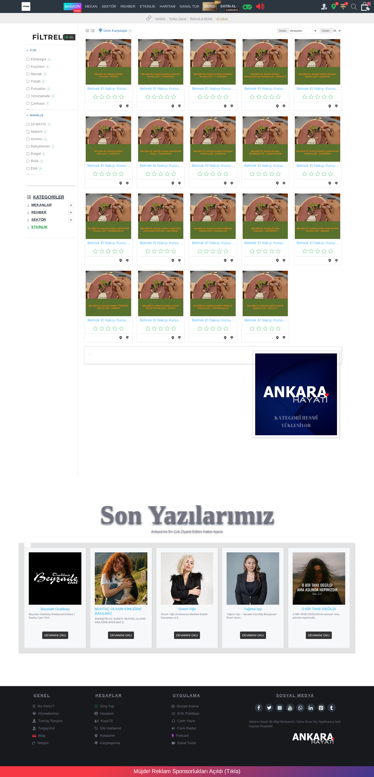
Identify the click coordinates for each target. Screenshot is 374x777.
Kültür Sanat (177, 18)
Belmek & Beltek (201, 18)
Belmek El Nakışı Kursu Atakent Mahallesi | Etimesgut (162, 89)
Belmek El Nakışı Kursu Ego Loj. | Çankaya (109, 166)
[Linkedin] (311, 708)
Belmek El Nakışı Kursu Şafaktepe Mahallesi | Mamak (318, 243)
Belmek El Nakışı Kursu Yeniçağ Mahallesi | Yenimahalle (214, 320)
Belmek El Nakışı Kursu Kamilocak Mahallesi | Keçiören (318, 166)
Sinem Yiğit (187, 609)
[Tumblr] (331, 708)
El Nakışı (222, 18)
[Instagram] (280, 708)
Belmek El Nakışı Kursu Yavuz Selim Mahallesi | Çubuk (162, 320)
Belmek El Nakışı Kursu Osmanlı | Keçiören (266, 243)
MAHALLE (37, 115)
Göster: (326, 30)
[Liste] (92, 30)
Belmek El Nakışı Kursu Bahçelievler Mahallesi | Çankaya (266, 89)
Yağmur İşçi (253, 609)
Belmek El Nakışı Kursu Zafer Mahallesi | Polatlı (266, 320)
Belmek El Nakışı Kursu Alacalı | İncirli (109, 89)
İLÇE (33, 50)
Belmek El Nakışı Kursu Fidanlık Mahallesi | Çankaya (214, 166)
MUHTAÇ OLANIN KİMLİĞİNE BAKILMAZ (118, 611)
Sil (71, 37)
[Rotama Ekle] (120, 106)
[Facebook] (259, 708)
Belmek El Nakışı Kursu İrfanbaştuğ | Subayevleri (266, 166)
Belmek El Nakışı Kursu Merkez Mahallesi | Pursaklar (214, 243)
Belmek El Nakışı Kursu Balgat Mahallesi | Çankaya (318, 89)
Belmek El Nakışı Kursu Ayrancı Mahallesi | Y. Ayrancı (214, 89)
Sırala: (283, 30)
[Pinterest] (321, 708)
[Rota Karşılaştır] (127, 106)
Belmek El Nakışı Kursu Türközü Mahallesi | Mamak (109, 320)
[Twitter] (269, 708)
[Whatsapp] (300, 708)
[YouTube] (290, 708)
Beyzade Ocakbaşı (55, 609)
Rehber (160, 18)
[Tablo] (87, 30)
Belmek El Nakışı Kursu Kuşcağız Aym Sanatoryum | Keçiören (162, 243)
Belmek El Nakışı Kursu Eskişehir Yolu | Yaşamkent (162, 166)
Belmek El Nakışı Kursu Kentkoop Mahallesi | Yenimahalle (109, 243)
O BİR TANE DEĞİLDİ (319, 609)
